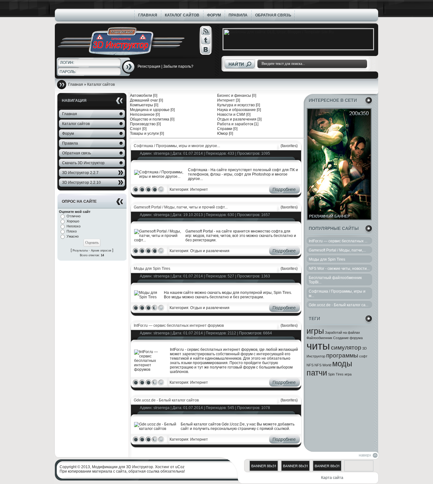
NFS (310, 365)
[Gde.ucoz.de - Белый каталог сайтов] (156, 428)
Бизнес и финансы (234, 95)
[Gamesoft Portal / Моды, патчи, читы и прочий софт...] (158, 240)
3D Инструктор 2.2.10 (81, 182)
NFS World (322, 365)
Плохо (72, 231)
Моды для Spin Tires (327, 259)
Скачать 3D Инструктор (83, 163)
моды (342, 363)
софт (363, 356)
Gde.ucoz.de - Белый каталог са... (338, 305)
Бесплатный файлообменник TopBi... (335, 280)
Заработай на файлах (342, 332)
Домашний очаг (144, 100)
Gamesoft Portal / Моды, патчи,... (337, 250)
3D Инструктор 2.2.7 (80, 173)
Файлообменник (319, 338)
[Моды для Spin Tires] (147, 297)
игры (315, 330)
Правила (70, 143)
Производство (143, 124)
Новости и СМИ (231, 114)
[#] (205, 31)
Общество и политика (149, 119)
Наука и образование (236, 110)
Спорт (135, 129)
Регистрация (149, 66)
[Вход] (128, 66)
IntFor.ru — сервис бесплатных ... (338, 241)
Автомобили (141, 95)
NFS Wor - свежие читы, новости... (339, 268)
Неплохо (74, 226)
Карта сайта (332, 477)
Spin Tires (336, 374)
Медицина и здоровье (150, 110)
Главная (69, 114)
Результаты (80, 250)
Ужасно (73, 236)
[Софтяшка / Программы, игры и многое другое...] (159, 176)
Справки (224, 129)
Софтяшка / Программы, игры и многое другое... (177, 146)
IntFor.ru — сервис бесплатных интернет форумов (179, 325)
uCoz (179, 467)
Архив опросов (101, 250)
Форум (68, 133)
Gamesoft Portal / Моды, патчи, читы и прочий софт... (181, 207)
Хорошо (73, 221)
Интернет (226, 100)
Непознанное (142, 114)
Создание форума (348, 338)
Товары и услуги (144, 133)
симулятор (346, 347)
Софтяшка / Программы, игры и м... (337, 293)
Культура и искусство (236, 105)
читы (318, 346)
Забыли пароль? (178, 66)
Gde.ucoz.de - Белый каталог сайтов (166, 400)
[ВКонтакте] (205, 49)
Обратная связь (76, 153)
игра (348, 374)
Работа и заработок (235, 124)
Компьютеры (141, 105)
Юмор (222, 133)
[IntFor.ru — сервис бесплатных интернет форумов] (150, 369)
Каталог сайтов (76, 123)
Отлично (74, 216)
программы (342, 355)
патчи (317, 372)
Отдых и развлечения (236, 119)
